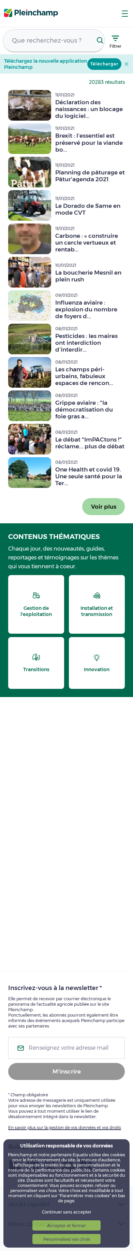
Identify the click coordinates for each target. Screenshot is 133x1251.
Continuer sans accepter (66, 1212)
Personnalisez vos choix (66, 1239)
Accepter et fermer (66, 1225)
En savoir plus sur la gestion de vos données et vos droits (64, 1127)
